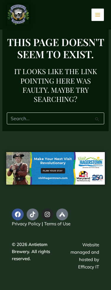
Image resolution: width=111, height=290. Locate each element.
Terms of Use (57, 224)
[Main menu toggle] (97, 15)
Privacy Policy (26, 224)
